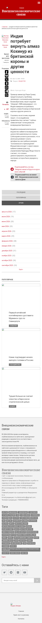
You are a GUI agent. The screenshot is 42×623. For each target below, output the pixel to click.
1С (21, 515)
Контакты (21, 618)
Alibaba (24, 521)
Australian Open (26, 529)
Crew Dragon (15, 553)
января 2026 (6, 246)
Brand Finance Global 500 (26, 535)
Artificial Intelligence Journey (13, 526)
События (13, 325)
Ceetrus (22, 540)
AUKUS (17, 529)
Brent (4, 537)
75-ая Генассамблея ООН (28, 518)
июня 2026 (6, 221)
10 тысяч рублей (8, 515)
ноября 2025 (6, 256)
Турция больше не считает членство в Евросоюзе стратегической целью (21, 399)
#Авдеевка (12, 512)
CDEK (16, 540)
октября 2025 (7, 260)
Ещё (20, 269)
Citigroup (5, 543)
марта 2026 (6, 236)
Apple (12, 523)
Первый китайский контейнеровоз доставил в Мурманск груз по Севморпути (21, 316)
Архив (29, 203)
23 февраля (35, 515)
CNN (24, 543)
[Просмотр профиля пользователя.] (5, 39)
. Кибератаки (22, 512)
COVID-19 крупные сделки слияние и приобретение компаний (20, 549)
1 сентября (33, 512)
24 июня (5, 518)
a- (4, 109)
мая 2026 (5, 226)
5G (10, 518)
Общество (22, 81)
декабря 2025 (7, 251)
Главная (4, 27)
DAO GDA (24, 553)
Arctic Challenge (21, 523)
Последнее (21, 192)
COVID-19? (5, 553)
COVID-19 (13, 546)
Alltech (5, 523)
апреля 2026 (6, 231)
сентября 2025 (7, 265)
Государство (15, 364)
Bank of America (8, 532)
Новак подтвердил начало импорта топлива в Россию (21, 358)
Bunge (36, 537)
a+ (7, 109)
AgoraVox (16, 521)
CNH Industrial (16, 543)
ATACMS (28, 526)
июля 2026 (6, 217)
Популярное (21, 197)
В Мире (12, 406)
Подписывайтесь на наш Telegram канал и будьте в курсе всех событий (27, 169)
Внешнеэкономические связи (21, 12)
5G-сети (15, 518)
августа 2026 (7, 212)
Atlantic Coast (7, 529)
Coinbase (5, 546)
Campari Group (7, 540)
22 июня (27, 515)
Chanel (29, 540)
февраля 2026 (7, 241)
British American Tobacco (23, 537)
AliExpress (32, 521)
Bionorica (5, 535)
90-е (3, 521)
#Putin (4, 512)
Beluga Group (20, 532)
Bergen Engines (32, 532)
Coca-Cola (31, 543)
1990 (17, 515)
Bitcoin (13, 535)
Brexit (10, 537)
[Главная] (21, 8)
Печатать (5, 104)
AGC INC (9, 521)
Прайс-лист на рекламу (21, 615)
